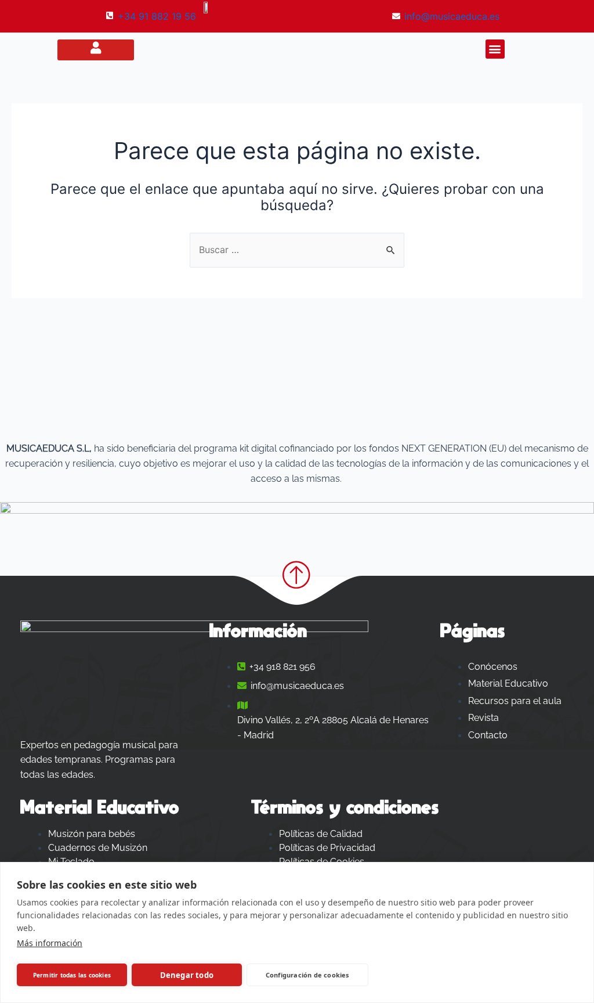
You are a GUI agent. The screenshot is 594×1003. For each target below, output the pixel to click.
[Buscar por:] (297, 249)
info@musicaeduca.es (451, 16)
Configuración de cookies (307, 974)
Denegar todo (186, 975)
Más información (49, 942)
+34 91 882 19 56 (157, 16)
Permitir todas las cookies (72, 975)
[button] (495, 49)
